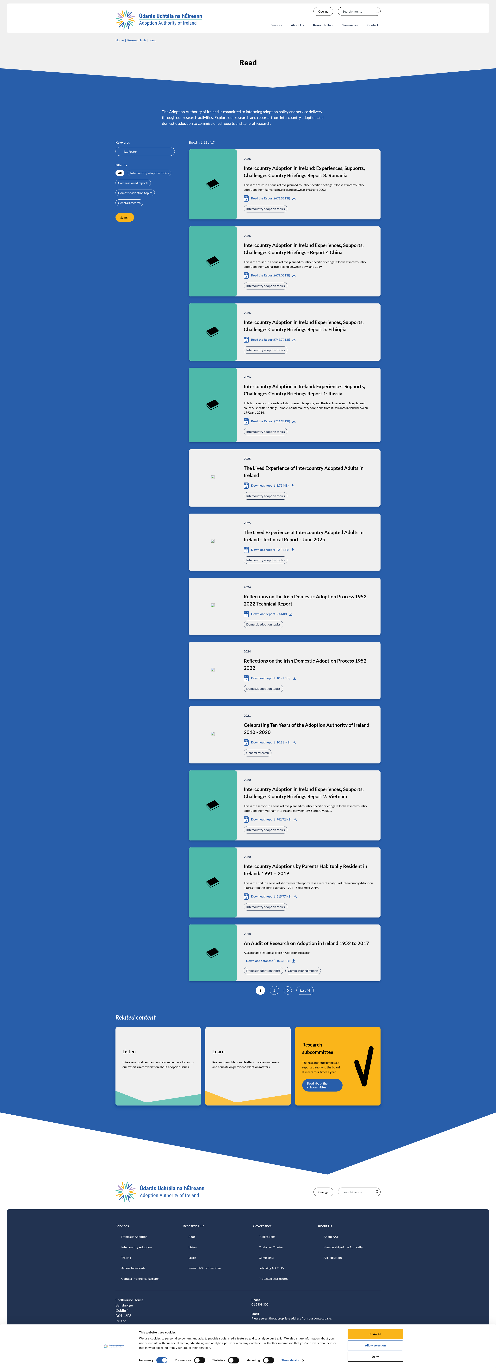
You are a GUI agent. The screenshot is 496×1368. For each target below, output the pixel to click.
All (120, 173)
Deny (375, 1356)
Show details (290, 1360)
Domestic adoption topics (135, 193)
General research (129, 202)
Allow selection (375, 1345)
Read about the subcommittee (317, 1085)
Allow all (375, 1334)
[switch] (199, 1360)
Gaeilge (323, 11)
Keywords (122, 142)
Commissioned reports (133, 183)
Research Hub (136, 40)
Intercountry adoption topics (149, 173)
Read (153, 40)
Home (119, 40)
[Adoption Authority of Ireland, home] (158, 20)
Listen (129, 1051)
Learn (218, 1051)
